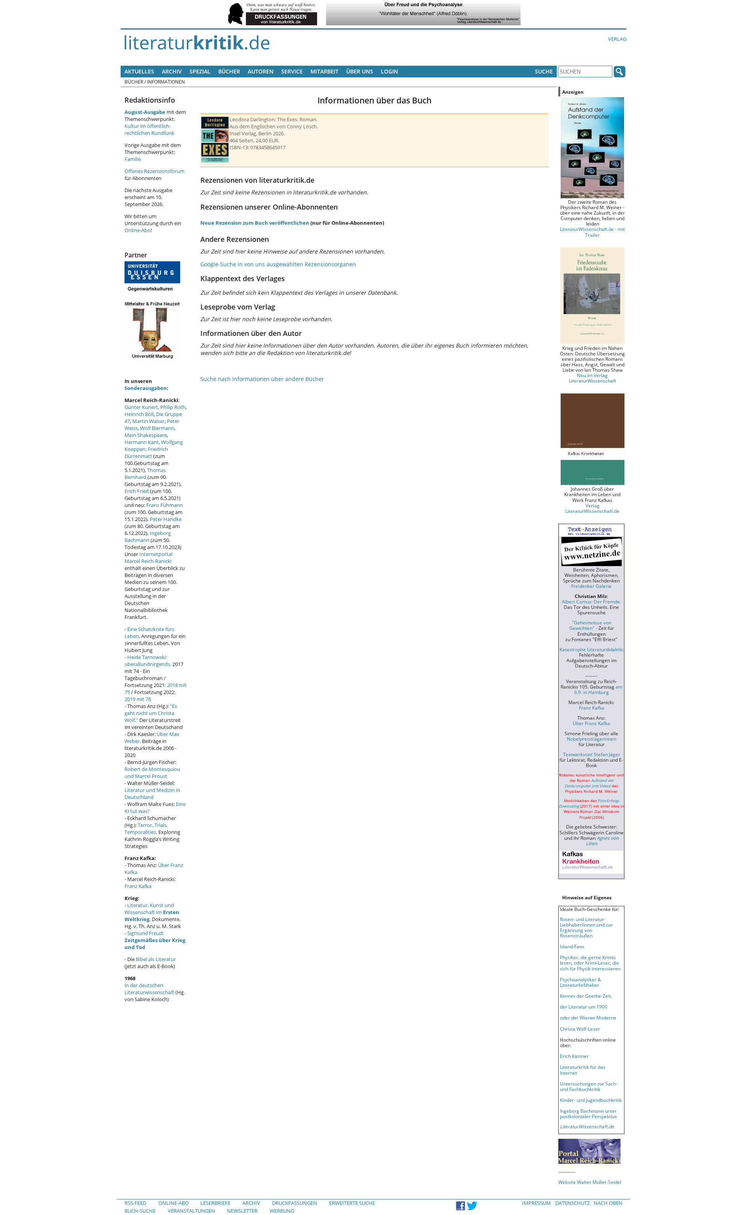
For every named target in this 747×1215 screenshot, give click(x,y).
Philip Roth (173, 407)
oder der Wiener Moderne (588, 1017)
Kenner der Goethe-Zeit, (586, 996)
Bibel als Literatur (156, 959)
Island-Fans (572, 946)
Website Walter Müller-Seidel (589, 1182)
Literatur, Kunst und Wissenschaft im (151, 912)
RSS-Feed (135, 1202)
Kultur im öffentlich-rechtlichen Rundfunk (149, 129)
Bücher (229, 71)
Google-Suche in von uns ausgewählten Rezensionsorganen (278, 264)
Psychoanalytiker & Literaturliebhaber (580, 982)
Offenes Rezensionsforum (154, 171)
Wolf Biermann (157, 428)
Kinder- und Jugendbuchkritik (591, 1100)
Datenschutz (572, 1202)
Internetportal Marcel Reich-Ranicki (148, 558)
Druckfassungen (294, 1202)
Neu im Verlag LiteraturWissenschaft (592, 378)
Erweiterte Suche (352, 1202)
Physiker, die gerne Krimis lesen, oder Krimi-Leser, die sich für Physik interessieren (590, 962)
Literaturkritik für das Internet (582, 1069)
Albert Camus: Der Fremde (591, 601)
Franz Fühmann (164, 505)
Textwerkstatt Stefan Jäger (591, 754)
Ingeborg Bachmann (147, 537)
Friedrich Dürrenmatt (146, 453)
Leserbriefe (215, 1202)
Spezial (199, 71)
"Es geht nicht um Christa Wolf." (150, 713)
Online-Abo (137, 230)
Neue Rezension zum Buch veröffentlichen (254, 222)
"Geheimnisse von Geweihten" (590, 625)
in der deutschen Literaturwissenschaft (149, 989)
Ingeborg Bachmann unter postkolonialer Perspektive (588, 1113)
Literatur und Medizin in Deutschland (152, 794)
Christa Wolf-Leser (580, 1029)
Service (292, 71)
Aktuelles (139, 71)
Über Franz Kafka (591, 723)
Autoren (261, 71)
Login (389, 71)
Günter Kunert (141, 407)
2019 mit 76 (137, 699)
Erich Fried (136, 491)
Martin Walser (148, 421)
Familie (132, 159)
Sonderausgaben (145, 388)
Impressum (536, 1202)
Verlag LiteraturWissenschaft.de (592, 508)
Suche (544, 71)
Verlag (617, 38)
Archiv (172, 71)
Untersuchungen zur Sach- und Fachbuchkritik (588, 1086)
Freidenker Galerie (591, 586)
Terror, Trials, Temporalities (146, 829)
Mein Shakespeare (145, 435)
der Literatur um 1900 (583, 1006)
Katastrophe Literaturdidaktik (590, 649)
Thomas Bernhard (145, 474)
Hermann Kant (141, 442)
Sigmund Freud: (154, 940)
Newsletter (242, 1210)
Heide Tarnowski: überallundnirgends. (147, 661)
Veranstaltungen (191, 1210)
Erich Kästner (574, 1056)
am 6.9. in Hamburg (598, 689)
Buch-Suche (140, 1210)
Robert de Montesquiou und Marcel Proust (152, 773)
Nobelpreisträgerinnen (591, 739)
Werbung (282, 1210)
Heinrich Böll (139, 414)
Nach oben (608, 1202)
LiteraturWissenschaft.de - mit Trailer (592, 232)
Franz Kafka (137, 886)
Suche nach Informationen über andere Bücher (262, 379)
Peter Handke (166, 519)
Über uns (359, 71)
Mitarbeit (324, 71)
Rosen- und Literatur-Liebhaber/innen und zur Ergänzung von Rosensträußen (586, 927)
